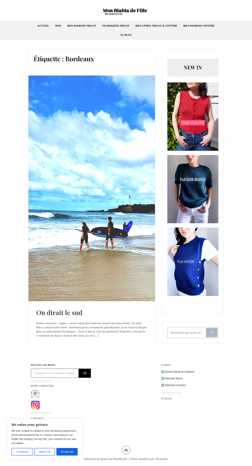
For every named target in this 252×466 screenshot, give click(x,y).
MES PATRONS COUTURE (198, 25)
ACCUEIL (43, 25)
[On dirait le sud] (91, 178)
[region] (44, 439)
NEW (58, 25)
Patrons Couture (175, 385)
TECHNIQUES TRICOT (115, 25)
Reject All (44, 451)
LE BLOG (126, 34)
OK (85, 373)
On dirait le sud (59, 312)
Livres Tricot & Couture (179, 371)
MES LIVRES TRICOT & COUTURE (156, 25)
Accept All (67, 451)
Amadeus (144, 459)
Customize (22, 451)
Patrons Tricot (174, 378)
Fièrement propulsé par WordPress (105, 459)
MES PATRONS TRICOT (81, 25)
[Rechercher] (212, 332)
